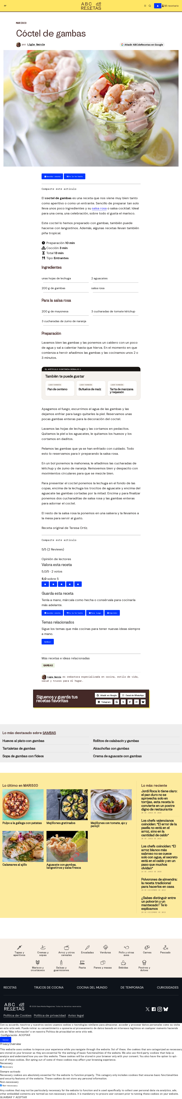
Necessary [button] (6, 1063)
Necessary (8, 1067)
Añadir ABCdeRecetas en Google (143, 44)
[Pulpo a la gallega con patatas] (23, 804)
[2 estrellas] (53, 584)
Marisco (21, 23)
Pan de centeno (57, 389)
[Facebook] (130, 702)
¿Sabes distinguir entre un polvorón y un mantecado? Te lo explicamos (158, 903)
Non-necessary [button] (9, 1082)
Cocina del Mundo (92, 987)
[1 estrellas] (45, 584)
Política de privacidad (50, 1015)
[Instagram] (136, 702)
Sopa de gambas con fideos (23, 756)
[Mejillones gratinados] (67, 804)
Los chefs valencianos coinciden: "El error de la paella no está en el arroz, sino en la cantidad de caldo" (159, 828)
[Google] (116, 702)
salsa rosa (99, 208)
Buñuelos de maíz (90, 389)
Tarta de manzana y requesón (121, 391)
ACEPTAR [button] (24, 1035)
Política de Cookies (17, 1015)
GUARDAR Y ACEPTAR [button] (13, 1097)
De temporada (132, 987)
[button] (5, 5)
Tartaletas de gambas (19, 748)
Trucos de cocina (48, 987)
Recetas (10, 987)
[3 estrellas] (61, 584)
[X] (123, 702)
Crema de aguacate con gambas (117, 756)
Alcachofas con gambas (111, 748)
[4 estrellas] (70, 584)
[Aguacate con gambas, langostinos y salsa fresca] (67, 846)
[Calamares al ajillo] (23, 846)
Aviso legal (76, 1015)
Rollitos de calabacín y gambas (116, 741)
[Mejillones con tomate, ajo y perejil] (111, 804)
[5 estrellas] (78, 584)
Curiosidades (168, 987)
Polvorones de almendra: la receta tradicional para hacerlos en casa (159, 882)
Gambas (48, 665)
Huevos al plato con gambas (23, 741)
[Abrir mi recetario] (157, 6)
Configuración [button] (9, 1035)
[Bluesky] (143, 702)
